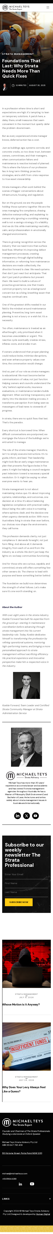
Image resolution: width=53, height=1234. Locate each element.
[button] (48, 7)
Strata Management (18, 54)
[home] (15, 7)
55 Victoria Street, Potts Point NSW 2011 (22, 1153)
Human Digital (43, 1214)
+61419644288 (9, 1178)
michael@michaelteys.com (14, 1173)
